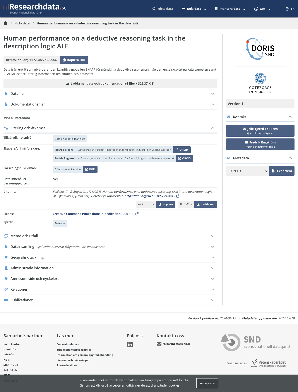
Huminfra (9, 349)
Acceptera (207, 383)
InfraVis (8, 354)
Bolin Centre (11, 344)
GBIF (16, 365)
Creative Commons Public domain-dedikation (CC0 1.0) (93, 214)
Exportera (284, 171)
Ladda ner (207, 204)
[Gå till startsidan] (34, 9)
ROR (91, 170)
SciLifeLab (10, 370)
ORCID (183, 150)
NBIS (6, 359)
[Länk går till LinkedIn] (130, 344)
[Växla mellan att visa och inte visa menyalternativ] (205, 8)
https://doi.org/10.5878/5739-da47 (149, 196)
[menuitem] (162, 8)
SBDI (6, 365)
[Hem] (8, 23)
